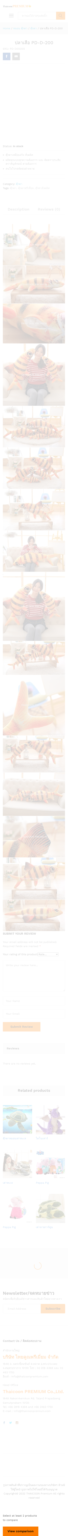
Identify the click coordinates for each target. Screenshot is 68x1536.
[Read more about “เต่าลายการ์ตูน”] (45, 1221)
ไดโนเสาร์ (42, 1138)
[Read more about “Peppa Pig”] (45, 1176)
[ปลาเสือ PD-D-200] (6, 56)
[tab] (18, 210)
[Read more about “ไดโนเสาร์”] (45, 1132)
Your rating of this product (20, 954)
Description (18, 209)
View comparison (21, 1531)
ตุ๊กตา (19, 183)
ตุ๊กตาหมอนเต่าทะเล (14, 1138)
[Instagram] (17, 1423)
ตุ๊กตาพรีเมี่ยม (26, 188)
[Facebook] (4, 1423)
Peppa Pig (42, 1182)
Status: (7, 146)
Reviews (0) (49, 209)
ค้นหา (60, 16)
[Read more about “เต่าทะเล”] (12, 1176)
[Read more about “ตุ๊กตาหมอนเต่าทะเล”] (12, 1132)
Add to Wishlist (21, 1132)
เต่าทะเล (8, 1182)
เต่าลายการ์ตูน (44, 1227)
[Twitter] (10, 1423)
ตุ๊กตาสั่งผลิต (42, 188)
